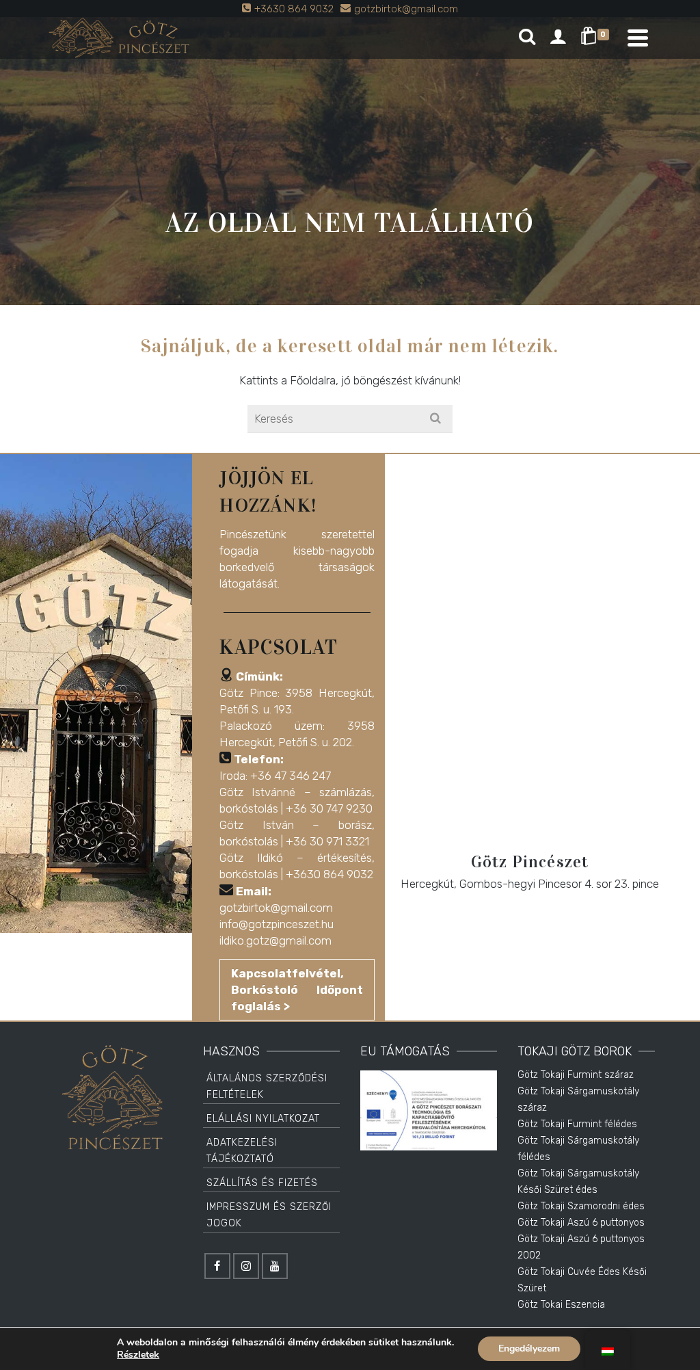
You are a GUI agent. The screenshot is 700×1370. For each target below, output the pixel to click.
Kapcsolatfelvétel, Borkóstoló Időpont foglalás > (296, 989)
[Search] (527, 37)
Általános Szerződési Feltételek (266, 1086)
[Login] (558, 37)
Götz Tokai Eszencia (561, 1304)
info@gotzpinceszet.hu (276, 924)
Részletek (138, 1355)
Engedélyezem (529, 1348)
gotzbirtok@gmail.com (276, 907)
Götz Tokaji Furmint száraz (575, 1075)
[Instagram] (246, 1266)
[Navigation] (638, 37)
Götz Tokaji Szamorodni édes (581, 1206)
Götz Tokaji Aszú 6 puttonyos (581, 1222)
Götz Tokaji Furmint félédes (577, 1124)
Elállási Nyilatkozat (263, 1118)
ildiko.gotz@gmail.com (275, 940)
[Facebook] (217, 1266)
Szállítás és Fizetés (262, 1183)
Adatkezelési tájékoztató (242, 1151)
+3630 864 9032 (329, 874)
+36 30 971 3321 (327, 841)
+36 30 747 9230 (329, 808)
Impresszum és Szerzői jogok (269, 1215)
